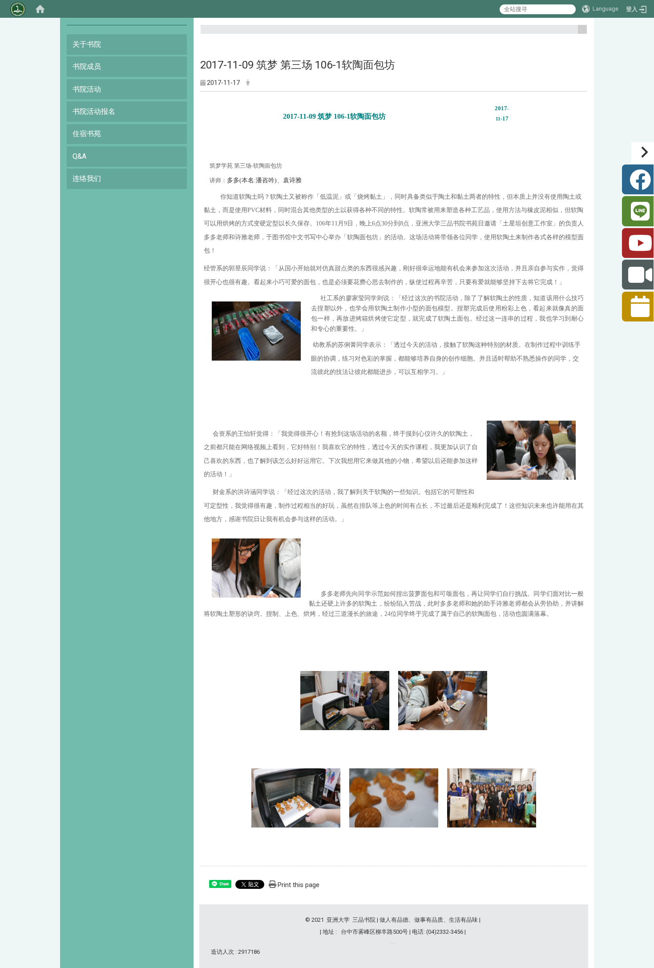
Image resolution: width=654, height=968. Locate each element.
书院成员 (87, 66)
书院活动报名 (94, 111)
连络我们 (87, 178)
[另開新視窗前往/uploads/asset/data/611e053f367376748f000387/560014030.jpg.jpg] (442, 700)
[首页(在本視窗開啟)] (40, 9)
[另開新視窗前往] (393, 943)
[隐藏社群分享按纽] (642, 153)
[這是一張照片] (531, 449)
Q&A (79, 156)
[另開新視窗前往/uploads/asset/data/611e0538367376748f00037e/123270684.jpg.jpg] (256, 330)
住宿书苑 (87, 133)
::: (579, 33)
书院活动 (87, 89)
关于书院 (87, 44)
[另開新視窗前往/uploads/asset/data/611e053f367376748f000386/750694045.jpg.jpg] (256, 567)
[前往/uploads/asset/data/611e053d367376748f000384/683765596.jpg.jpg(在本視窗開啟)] (393, 797)
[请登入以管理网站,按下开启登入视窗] (18, 9)
